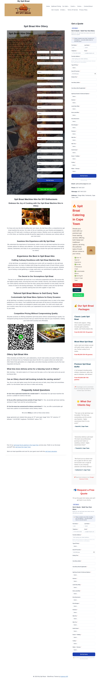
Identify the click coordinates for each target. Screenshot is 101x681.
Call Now (76, 290)
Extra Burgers (50, 129)
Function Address (49, 60)
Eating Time (50, 81)
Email (56, 55)
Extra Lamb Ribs (50, 117)
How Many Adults (49, 87)
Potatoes (49, 135)
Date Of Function (50, 75)
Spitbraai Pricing (56, 6)
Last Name (57, 49)
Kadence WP (64, 676)
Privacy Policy (83, 10)
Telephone (43, 55)
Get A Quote (55, 10)
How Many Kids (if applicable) (50, 92)
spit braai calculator (51, 451)
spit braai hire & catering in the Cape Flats (26, 445)
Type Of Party (50, 69)
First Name (43, 49)
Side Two (50, 148)
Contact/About (88, 6)
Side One (49, 142)
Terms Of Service (73, 10)
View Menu (77, 285)
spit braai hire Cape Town (23, 447)
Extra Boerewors (50, 123)
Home (48, 6)
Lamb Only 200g (50, 110)
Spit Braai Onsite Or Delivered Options (50, 98)
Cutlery (50, 166)
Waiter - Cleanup (50, 173)
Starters (50, 104)
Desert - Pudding (50, 160)
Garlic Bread (50, 154)
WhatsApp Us (78, 295)
